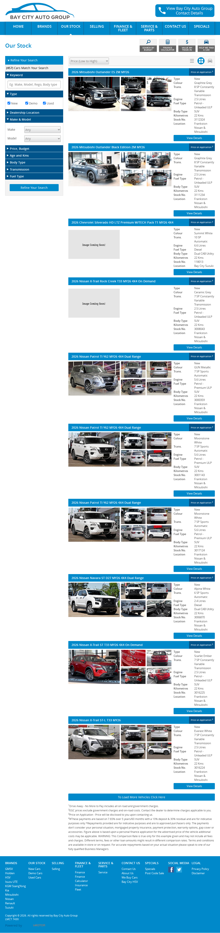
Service (102, 872)
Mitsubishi (11, 895)
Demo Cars (35, 873)
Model (12, 138)
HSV (8, 877)
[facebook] (172, 871)
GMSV (9, 869)
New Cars (34, 869)
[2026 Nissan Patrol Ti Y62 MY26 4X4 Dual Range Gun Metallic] (119, 378)
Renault (10, 903)
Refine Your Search (22, 60)
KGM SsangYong (15, 886)
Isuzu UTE (11, 882)
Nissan (9, 899)
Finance (80, 872)
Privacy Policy (200, 869)
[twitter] (180, 871)
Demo (32, 103)
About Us (127, 873)
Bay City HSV (130, 882)
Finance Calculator (81, 879)
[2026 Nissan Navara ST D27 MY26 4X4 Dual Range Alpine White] (119, 600)
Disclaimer (198, 873)
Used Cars (34, 877)
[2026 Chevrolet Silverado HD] (119, 244)
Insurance (81, 885)
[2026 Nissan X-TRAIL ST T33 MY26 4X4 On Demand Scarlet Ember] (119, 667)
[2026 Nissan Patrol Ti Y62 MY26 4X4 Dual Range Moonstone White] (119, 449)
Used (50, 103)
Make (11, 129)
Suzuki (9, 907)
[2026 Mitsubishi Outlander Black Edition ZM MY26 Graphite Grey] (119, 169)
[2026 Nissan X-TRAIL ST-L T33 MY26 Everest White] (119, 742)
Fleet (78, 889)
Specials (150, 869)
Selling (56, 869)
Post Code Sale (154, 873)
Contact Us (129, 869)
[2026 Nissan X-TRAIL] (119, 303)
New (14, 103)
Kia (7, 890)
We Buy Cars (130, 877)
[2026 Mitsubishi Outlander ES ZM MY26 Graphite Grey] (119, 94)
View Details (194, 138)
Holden (10, 873)
